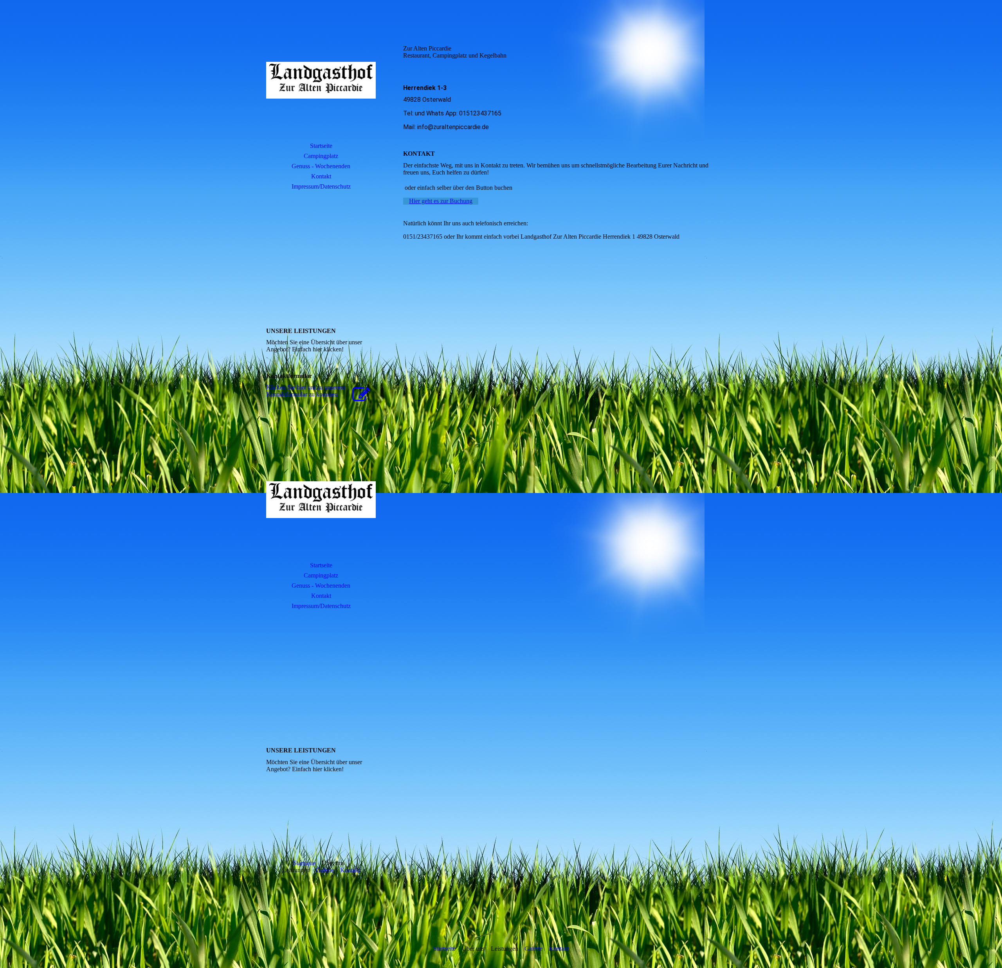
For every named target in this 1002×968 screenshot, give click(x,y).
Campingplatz (321, 156)
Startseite (321, 145)
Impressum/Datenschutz (321, 186)
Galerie (325, 870)
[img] (321, 80)
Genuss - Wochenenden (321, 166)
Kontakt (321, 176)
